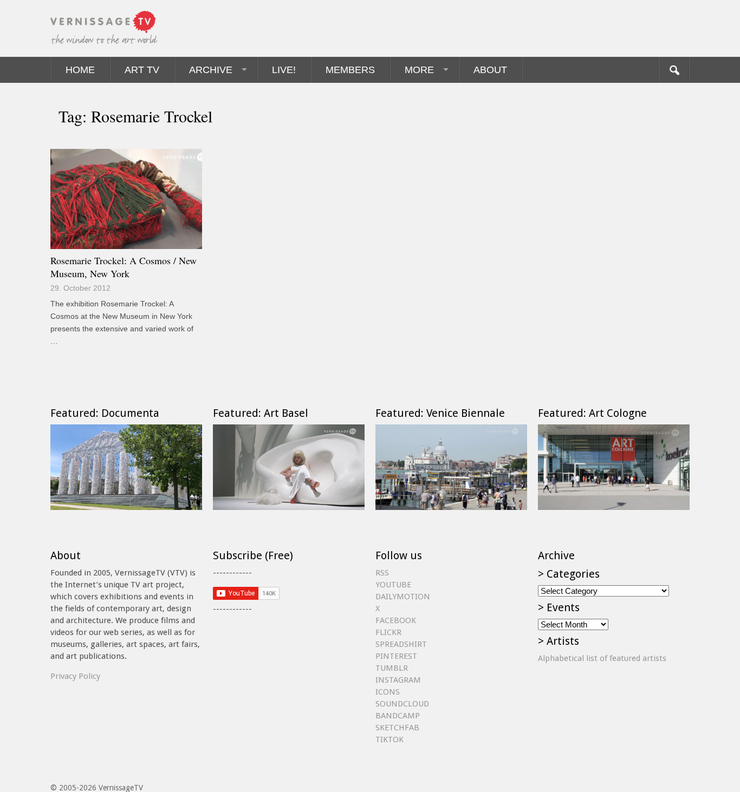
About (490, 69)
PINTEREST (396, 656)
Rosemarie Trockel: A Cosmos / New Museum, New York (123, 267)
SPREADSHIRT (401, 644)
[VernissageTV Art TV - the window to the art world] (104, 28)
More (419, 69)
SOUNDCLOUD (402, 704)
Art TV (142, 69)
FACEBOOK (395, 620)
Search (674, 70)
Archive (210, 69)
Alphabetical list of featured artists (602, 658)
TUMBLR (391, 668)
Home (80, 69)
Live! (284, 69)
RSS (382, 573)
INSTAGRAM (398, 680)
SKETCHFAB (397, 727)
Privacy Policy (75, 676)
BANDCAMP (397, 716)
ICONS (387, 692)
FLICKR (388, 632)
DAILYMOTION (402, 596)
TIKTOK (389, 739)
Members (350, 69)
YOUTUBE (393, 585)
